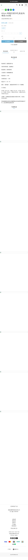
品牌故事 (14, 519)
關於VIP (14, 522)
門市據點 (14, 524)
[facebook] (8, 10)
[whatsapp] (11, 10)
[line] (6, 10)
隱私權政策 (14, 525)
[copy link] (13, 10)
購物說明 (14, 520)
